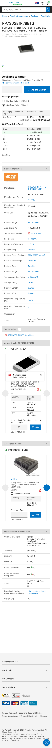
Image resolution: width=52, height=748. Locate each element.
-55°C (30, 300)
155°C (30, 307)
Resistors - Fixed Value (41, 16)
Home (4, 16)
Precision (32, 266)
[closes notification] (41, 375)
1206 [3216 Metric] (36, 255)
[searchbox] (24, 9)
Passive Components (19, 16)
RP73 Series (33, 222)
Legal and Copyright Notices (31, 713)
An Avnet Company (10, 730)
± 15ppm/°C (33, 277)
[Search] (48, 9)
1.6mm (31, 293)
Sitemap (43, 716)
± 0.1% (31, 244)
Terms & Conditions (10, 716)
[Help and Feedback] (46, 742)
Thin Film (32, 260)
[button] (3, 3)
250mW (31, 250)
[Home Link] (20, 3)
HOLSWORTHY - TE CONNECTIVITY (37, 188)
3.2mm (31, 288)
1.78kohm (32, 239)
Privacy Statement (9, 713)
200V (30, 282)
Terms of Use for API (29, 716)
